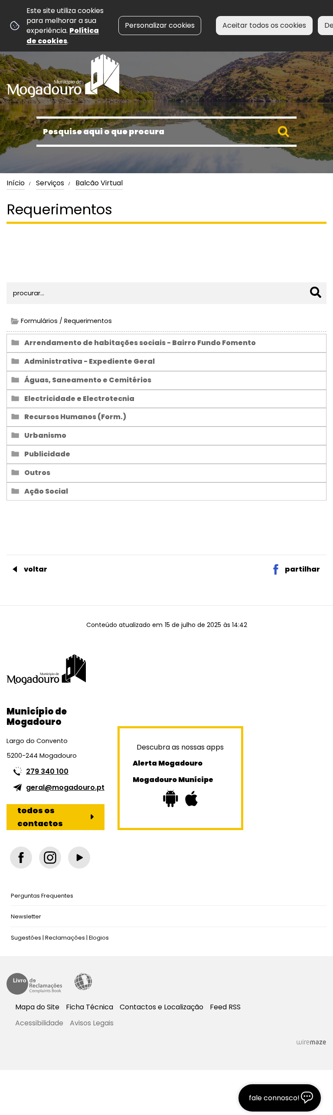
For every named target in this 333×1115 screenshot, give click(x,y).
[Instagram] (50, 857)
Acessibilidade (83, 981)
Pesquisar (26, 266)
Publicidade (47, 454)
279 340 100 (47, 771)
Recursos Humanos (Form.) (75, 417)
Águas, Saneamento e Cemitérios (87, 380)
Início (16, 183)
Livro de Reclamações (34, 984)
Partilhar (302, 569)
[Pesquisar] (315, 292)
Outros (37, 473)
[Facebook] (21, 857)
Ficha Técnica (89, 1007)
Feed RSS (225, 1007)
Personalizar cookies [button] (160, 25)
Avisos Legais (92, 1023)
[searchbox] (166, 132)
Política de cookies (62, 35)
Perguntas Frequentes (42, 895)
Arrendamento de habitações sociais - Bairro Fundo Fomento (140, 343)
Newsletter (26, 916)
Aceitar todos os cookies (264, 25)
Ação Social (46, 491)
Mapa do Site (37, 1007)
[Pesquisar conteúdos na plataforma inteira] (284, 132)
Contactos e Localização (161, 1007)
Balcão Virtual (99, 183)
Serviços (50, 183)
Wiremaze (311, 1042)
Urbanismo (45, 435)
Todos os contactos (40, 817)
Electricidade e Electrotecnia (79, 399)
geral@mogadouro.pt (65, 787)
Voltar (35, 569)
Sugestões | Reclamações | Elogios (60, 937)
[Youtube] (79, 857)
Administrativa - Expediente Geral (89, 361)
